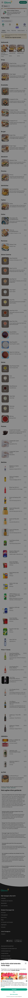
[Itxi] (25, 963)
